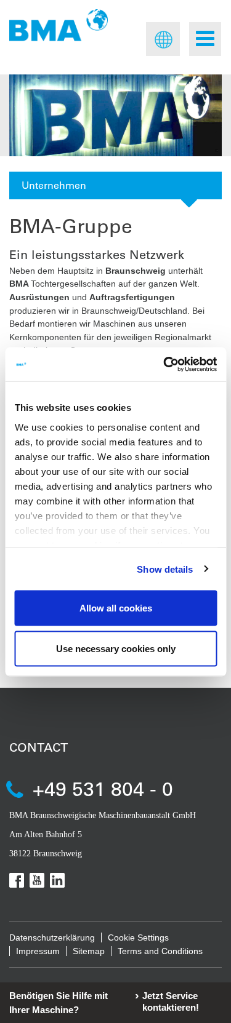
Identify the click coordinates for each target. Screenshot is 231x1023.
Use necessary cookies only (116, 648)
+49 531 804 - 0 (103, 788)
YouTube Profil (37, 880)
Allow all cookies (115, 608)
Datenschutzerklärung (52, 937)
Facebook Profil (16, 880)
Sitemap (89, 951)
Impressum (38, 951)
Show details (165, 568)
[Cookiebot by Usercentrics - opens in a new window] (164, 364)
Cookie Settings (138, 937)
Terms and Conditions (160, 951)
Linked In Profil (57, 880)
